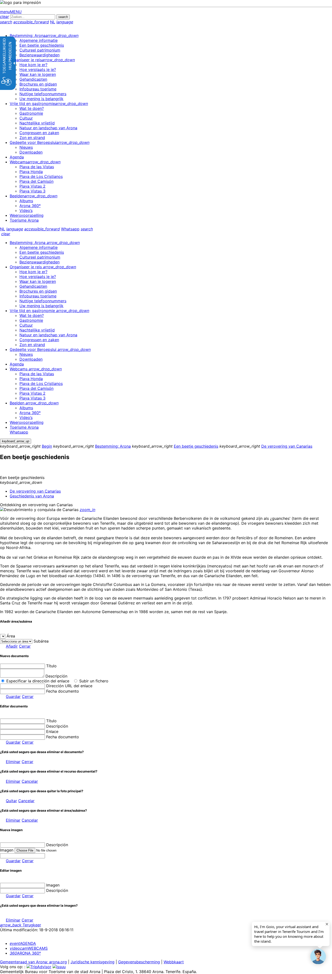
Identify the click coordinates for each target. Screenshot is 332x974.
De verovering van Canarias (286, 446)
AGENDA (23, 943)
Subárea (41, 641)
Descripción (56, 676)
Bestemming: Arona (113, 446)
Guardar (13, 696)
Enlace (52, 731)
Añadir (12, 646)
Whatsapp (70, 228)
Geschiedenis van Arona (32, 496)
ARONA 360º (25, 953)
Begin (47, 446)
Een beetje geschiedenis (196, 446)
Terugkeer (20, 924)
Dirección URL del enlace (69, 685)
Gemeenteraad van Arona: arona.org (33, 961)
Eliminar (13, 761)
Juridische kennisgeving (92, 961)
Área (11, 636)
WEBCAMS (29, 948)
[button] (318, 956)
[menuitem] (44, 35)
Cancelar (30, 781)
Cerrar (25, 646)
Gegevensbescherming (139, 961)
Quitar (11, 800)
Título (51, 665)
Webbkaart (174, 961)
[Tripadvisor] (38, 966)
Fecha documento (62, 691)
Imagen (53, 885)
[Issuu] (59, 966)
